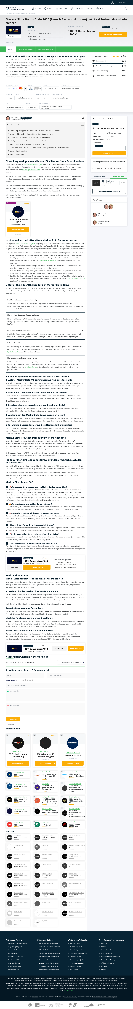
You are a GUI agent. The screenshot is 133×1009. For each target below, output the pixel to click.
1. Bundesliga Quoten (76, 947)
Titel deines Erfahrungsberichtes (17, 685)
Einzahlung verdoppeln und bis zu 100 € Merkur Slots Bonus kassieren (35, 131)
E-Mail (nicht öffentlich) (56, 675)
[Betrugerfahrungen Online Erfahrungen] (18, 8)
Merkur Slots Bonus (17, 154)
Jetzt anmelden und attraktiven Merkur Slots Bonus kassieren (32, 134)
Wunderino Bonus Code (76, 278)
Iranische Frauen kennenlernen (48, 943)
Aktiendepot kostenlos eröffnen (18, 943)
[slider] (27, 680)
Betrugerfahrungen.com (13, 13)
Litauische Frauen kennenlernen (49, 963)
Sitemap (103, 970)
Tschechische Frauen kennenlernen (50, 960)
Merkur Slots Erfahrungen (33, 164)
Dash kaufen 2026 (13, 960)
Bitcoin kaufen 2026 (14, 953)
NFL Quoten (74, 970)
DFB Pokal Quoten (75, 956)
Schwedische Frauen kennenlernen (49, 950)
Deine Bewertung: (13, 680)
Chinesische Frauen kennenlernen (49, 947)
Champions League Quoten (78, 953)
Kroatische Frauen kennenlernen (49, 956)
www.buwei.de (68, 990)
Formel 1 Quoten (75, 966)
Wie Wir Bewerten (106, 953)
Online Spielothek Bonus (31, 170)
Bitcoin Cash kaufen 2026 (15, 956)
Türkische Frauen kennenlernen (48, 966)
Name (9, 675)
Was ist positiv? (14, 691)
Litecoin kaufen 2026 (14, 963)
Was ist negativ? (14, 705)
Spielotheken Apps (14, 352)
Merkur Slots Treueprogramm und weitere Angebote (28, 144)
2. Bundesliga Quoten (76, 950)
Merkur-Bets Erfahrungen (47, 260)
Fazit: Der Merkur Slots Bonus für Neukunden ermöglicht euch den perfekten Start (39, 148)
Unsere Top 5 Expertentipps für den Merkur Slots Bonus (30, 137)
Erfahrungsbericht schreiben (71, 662)
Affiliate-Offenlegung (107, 963)
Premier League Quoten (77, 963)
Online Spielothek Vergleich (25, 243)
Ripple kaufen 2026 (13, 970)
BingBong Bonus (31, 367)
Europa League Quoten (77, 960)
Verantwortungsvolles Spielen (110, 956)
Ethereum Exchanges (14, 950)
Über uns (104, 943)
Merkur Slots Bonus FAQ (19, 151)
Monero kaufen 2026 (14, 966)
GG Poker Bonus (108, 181)
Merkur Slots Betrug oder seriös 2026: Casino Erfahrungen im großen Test (110, 168)
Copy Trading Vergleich (15, 947)
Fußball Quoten (75, 943)
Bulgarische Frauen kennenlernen (49, 953)
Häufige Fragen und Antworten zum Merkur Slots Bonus (30, 141)
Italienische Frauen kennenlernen (49, 970)
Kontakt (103, 947)
